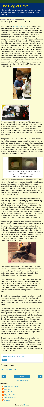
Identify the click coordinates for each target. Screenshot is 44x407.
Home (22, 376)
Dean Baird (8, 392)
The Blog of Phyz (14, 6)
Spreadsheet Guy (10, 397)
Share (4, 359)
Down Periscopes (19, 26)
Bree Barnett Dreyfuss (11, 386)
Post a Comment (8, 369)
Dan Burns (7, 389)
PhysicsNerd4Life (10, 395)
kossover (7, 400)
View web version (22, 380)
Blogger (25, 405)
